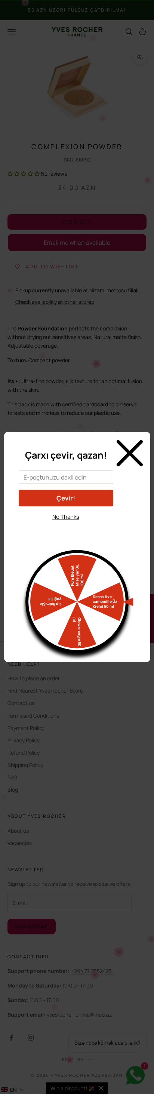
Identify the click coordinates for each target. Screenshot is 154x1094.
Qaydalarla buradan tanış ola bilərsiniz (66, 530)
